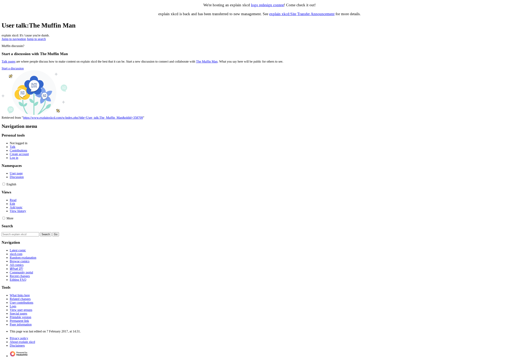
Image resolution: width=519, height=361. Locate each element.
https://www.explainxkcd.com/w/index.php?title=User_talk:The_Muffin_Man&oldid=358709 (83, 117)
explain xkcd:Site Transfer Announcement (302, 14)
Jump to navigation (14, 39)
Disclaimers (17, 345)
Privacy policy (19, 338)
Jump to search (36, 39)
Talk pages (8, 61)
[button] (13, 68)
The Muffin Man (207, 61)
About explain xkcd (22, 342)
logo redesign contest (267, 5)
